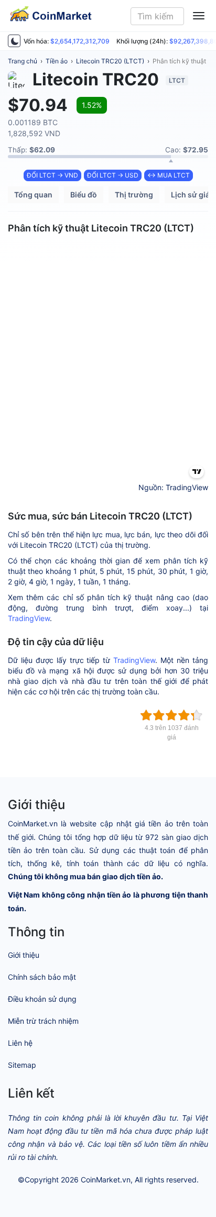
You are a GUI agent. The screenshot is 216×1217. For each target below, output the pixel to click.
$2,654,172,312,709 (80, 41)
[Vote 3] (171, 715)
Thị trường (134, 194)
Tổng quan (33, 194)
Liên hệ (20, 1042)
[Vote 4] (184, 715)
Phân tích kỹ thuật (179, 61)
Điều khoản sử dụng (42, 998)
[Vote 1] (146, 715)
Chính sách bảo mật (42, 976)
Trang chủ (22, 61)
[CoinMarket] (46, 16)
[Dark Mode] (14, 41)
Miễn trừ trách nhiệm (43, 1020)
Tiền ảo (57, 61)
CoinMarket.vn (106, 1179)
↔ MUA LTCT (168, 175)
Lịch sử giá (190, 194)
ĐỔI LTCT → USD (112, 175)
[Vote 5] (196, 715)
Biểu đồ (83, 194)
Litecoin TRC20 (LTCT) (110, 61)
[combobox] (158, 16)
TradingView (29, 618)
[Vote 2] (159, 715)
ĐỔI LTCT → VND (52, 175)
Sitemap (22, 1064)
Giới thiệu (23, 954)
